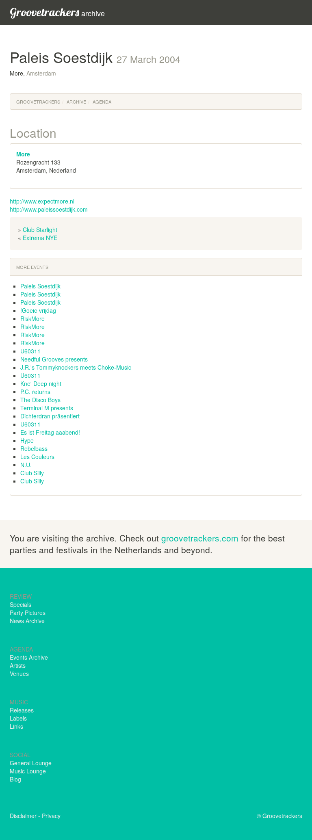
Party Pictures (28, 612)
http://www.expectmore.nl (42, 201)
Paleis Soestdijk (40, 286)
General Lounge (31, 763)
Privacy (51, 816)
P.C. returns (35, 392)
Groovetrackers (38, 101)
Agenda (102, 101)
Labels (18, 718)
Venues (19, 673)
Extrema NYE (40, 238)
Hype (27, 440)
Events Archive (29, 657)
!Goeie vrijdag (38, 310)
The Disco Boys (40, 400)
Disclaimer (23, 816)
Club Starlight (40, 229)
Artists (18, 665)
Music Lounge (28, 771)
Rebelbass (34, 448)
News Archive (27, 621)
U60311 (30, 351)
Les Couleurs (37, 456)
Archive (76, 101)
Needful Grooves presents (54, 359)
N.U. (26, 465)
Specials (20, 604)
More (23, 154)
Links (16, 726)
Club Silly (32, 473)
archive (57, 12)
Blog (15, 779)
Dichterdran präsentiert (50, 416)
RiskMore (32, 318)
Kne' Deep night (40, 383)
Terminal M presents (46, 408)
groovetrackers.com (199, 538)
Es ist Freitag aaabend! (50, 432)
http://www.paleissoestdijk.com (49, 209)
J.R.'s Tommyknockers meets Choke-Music (75, 367)
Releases (22, 710)
